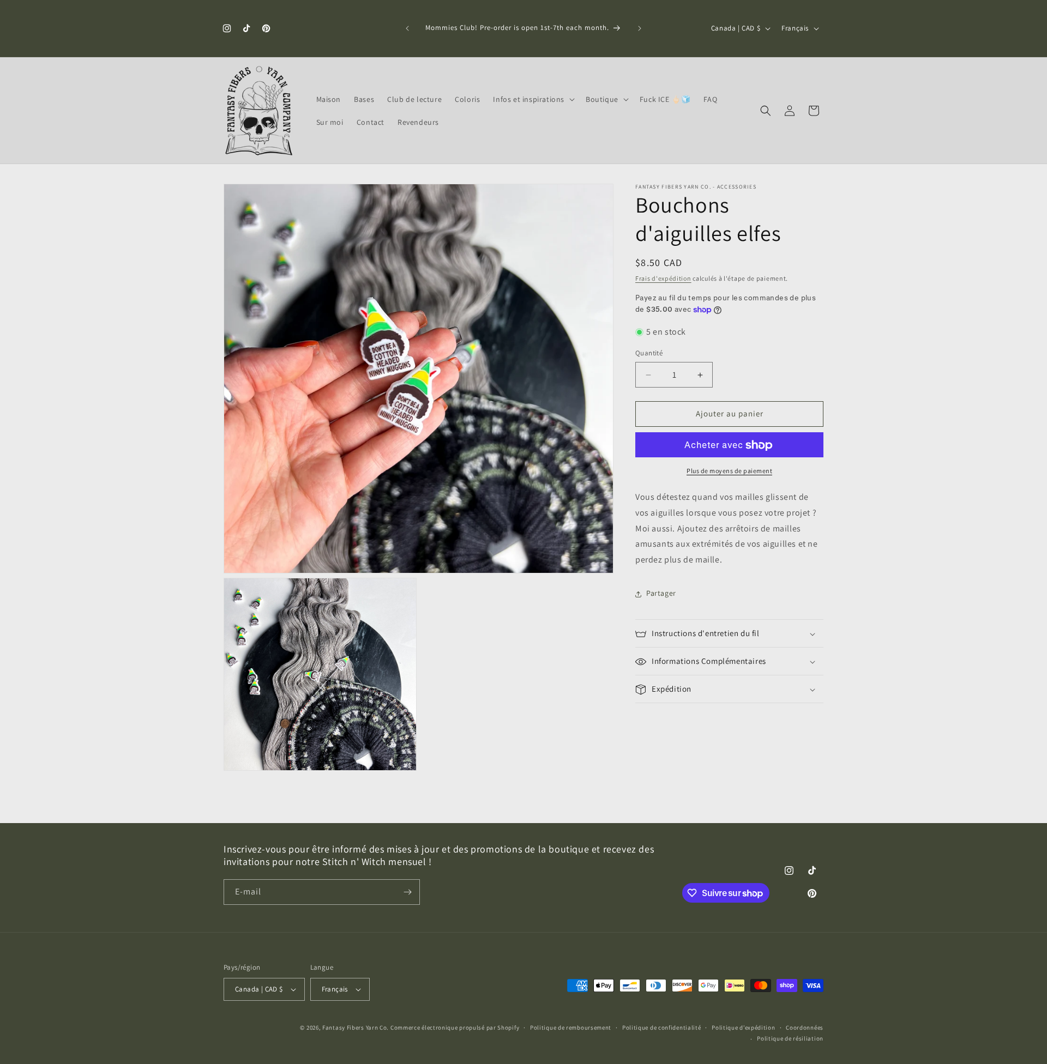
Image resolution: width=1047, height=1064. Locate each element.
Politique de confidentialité (661, 1027)
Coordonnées (804, 1027)
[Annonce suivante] (640, 28)
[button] (532, 99)
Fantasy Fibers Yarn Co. (355, 1027)
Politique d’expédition (743, 1027)
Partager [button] (661, 593)
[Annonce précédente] (407, 28)
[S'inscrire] (407, 892)
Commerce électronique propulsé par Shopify (454, 1027)
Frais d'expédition (663, 278)
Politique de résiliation (790, 1038)
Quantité (649, 353)
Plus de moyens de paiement (729, 471)
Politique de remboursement (570, 1027)
